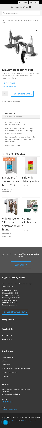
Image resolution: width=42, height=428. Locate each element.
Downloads (6, 365)
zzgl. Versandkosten (9, 87)
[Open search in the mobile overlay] (21, 13)
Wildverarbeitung (11, 20)
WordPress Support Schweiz (30, 421)
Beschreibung (10, 113)
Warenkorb (6, 361)
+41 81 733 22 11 (8, 402)
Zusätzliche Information (13, 117)
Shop (3, 20)
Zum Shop (20, 264)
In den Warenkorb (21, 93)
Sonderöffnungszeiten (14, 311)
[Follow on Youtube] (10, 320)
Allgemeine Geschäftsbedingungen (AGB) (16, 368)
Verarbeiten (21, 20)
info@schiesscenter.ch (10, 410)
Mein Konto (34, 2)
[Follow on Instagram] (6, 320)
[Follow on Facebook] (3, 320)
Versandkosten (7, 335)
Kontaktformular (7, 357)
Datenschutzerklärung (9, 372)
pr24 (11, 421)
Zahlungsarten (7, 339)
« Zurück (5, 2)
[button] (36, 31)
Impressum (6, 376)
